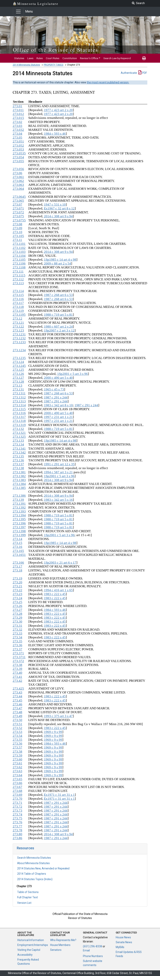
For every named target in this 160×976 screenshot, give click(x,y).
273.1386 (19, 495)
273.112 (18, 279)
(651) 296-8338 (92, 946)
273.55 (17, 740)
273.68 (17, 791)
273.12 (17, 318)
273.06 (17, 173)
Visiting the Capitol (28, 949)
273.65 (17, 779)
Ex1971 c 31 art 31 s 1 (59, 795)
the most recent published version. (108, 82)
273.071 (18, 208)
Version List (24, 902)
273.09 (17, 228)
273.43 (17, 692)
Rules (39, 58)
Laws (30, 58)
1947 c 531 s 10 (55, 204)
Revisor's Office (89, 58)
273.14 (17, 539)
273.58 (17, 751)
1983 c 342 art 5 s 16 (58, 500)
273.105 (18, 236)
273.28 (17, 614)
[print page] (144, 58)
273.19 (17, 578)
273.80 (17, 834)
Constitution (69, 58)
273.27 (17, 610)
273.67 (17, 787)
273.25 (17, 602)
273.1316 (19, 413)
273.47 (17, 708)
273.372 (18, 661)
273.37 (17, 649)
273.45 (17, 700)
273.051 (18, 141)
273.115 (18, 295)
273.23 (17, 594)
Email (86, 950)
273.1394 (19, 515)
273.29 (17, 617)
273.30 (17, 621)
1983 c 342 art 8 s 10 (58, 405)
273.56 (17, 743)
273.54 (17, 736)
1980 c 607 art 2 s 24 (58, 326)
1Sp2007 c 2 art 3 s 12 (59, 330)
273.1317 (19, 417)
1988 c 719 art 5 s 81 (58, 314)
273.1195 (19, 314)
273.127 (18, 378)
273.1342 (19, 452)
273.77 (17, 826)
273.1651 (19, 555)
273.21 (17, 586)
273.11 (17, 240)
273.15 (17, 543)
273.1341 (19, 448)
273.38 (17, 665)
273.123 (18, 330)
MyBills (120, 947)
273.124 (18, 362)
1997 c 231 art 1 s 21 (58, 417)
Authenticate (129, 72)
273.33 (17, 633)
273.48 (17, 712)
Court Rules (52, 58)
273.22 (17, 590)
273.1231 (19, 334)
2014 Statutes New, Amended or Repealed (43, 868)
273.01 (17, 106)
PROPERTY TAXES (53, 64)
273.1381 (19, 472)
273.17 (17, 566)
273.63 (17, 771)
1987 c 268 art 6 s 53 (58, 295)
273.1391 (19, 503)
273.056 (18, 169)
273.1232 (19, 338)
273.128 (18, 381)
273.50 (17, 720)
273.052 (18, 145)
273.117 (18, 303)
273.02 (17, 122)
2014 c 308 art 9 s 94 (58, 216)
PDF (144, 72)
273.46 (17, 704)
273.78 (17, 830)
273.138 (18, 468)
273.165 (18, 551)
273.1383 (19, 480)
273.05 (17, 137)
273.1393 (19, 511)
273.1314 (19, 405)
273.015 (18, 118)
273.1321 (19, 433)
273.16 (17, 547)
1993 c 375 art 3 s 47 (58, 716)
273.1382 (19, 476)
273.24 (17, 598)
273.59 (17, 755)
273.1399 (19, 535)
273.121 (18, 322)
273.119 (18, 311)
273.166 (18, 562)
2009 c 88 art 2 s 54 (57, 263)
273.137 (18, 464)
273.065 (18, 200)
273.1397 (19, 527)
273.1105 (19, 259)
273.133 (18, 440)
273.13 (17, 385)
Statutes (19, 58)
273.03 (17, 126)
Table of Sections (28, 892)
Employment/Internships (32, 945)
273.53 (17, 732)
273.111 (18, 271)
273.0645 (19, 197)
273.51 (17, 724)
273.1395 (19, 519)
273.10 (17, 232)
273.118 (18, 307)
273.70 (17, 798)
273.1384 (19, 484)
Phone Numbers (93, 956)
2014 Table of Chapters (31, 873)
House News (123, 937)
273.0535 (19, 153)
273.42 (17, 681)
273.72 (17, 806)
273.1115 (19, 275)
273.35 (17, 641)
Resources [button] (25, 848)
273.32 (17, 629)
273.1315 (19, 409)
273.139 (18, 500)
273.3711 (19, 657)
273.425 (18, 688)
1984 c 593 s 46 (55, 133)
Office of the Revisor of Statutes (55, 49)
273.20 (17, 582)
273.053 (18, 149)
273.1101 (19, 244)
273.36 (17, 645)
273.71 (17, 803)
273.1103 (19, 252)
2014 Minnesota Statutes (26, 64)
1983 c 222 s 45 (55, 594)
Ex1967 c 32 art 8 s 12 (59, 208)
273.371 (18, 653)
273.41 (17, 677)
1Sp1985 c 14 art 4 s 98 (60, 259)
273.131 (18, 389)
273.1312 (19, 397)
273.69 (17, 795)
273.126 (18, 374)
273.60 (17, 759)
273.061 (18, 177)
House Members (60, 945)
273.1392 (19, 507)
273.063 (18, 185)
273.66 (17, 783)
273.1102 (19, 248)
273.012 (18, 114)
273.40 (17, 673)
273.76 (17, 822)
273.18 (17, 570)
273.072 (18, 212)
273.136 (18, 460)
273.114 (18, 291)
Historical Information (30, 940)
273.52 (17, 728)
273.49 (17, 716)
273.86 (17, 838)
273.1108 (19, 267)
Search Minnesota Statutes (34, 857)
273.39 (17, 669)
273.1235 (19, 358)
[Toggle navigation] (18, 11)
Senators (55, 949)
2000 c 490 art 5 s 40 (58, 378)
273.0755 (19, 220)
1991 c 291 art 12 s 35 (59, 464)
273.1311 (19, 393)
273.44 (17, 696)
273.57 (17, 747)
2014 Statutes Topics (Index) (34, 879)
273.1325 (19, 437)
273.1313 (19, 401)
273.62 (17, 767)
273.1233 (19, 342)
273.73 (17, 810)
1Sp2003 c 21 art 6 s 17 (60, 562)
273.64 (17, 775)
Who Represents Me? (63, 940)
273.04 (17, 133)
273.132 (18, 429)
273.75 (17, 818)
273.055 (18, 161)
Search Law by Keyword (117, 58)
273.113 (18, 283)
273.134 (18, 444)
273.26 (17, 606)
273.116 (18, 299)
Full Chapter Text (27, 897)
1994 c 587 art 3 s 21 (58, 472)
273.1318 (19, 421)
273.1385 (19, 488)
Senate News (124, 942)
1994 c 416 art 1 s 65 (58, 590)
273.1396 (19, 523)
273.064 (18, 189)
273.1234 (19, 350)
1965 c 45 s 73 (54, 389)
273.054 (18, 157)
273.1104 (19, 256)
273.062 (18, 181)
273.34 (17, 637)
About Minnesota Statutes (33, 863)
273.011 (18, 110)
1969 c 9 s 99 (53, 732)
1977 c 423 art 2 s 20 (58, 110)
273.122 (18, 326)
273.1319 (19, 425)
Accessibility (25, 954)
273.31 (17, 625)
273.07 (17, 204)
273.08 (17, 224)
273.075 (18, 216)
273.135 (18, 456)
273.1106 (19, 263)
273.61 (17, 763)
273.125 (18, 370)
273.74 (17, 814)
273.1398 (19, 531)
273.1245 (19, 366)
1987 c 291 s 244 (56, 397)
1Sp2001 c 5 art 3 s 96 (72, 374)
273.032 (18, 130)
